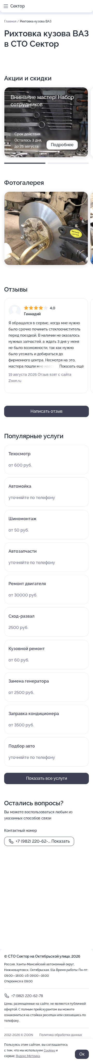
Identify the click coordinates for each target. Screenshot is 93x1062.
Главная (10, 21)
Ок (81, 1054)
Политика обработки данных (60, 1035)
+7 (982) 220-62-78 (27, 996)
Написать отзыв (46, 411)
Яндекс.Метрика (28, 1056)
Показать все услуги (46, 778)
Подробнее (62, 144)
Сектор (17, 6)
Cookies (49, 1050)
